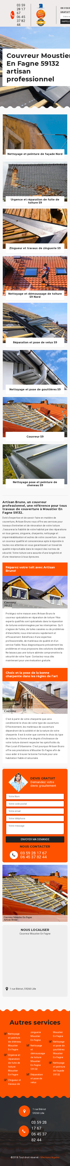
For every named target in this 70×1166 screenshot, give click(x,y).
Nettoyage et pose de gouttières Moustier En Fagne (59, 1049)
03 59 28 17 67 (21, 9)
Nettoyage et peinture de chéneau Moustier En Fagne (14, 1042)
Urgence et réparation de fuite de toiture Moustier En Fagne (14, 1065)
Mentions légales (50, 1157)
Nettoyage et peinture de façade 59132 (59, 1069)
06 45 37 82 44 (21, 21)
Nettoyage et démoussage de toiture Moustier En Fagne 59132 (37, 1057)
